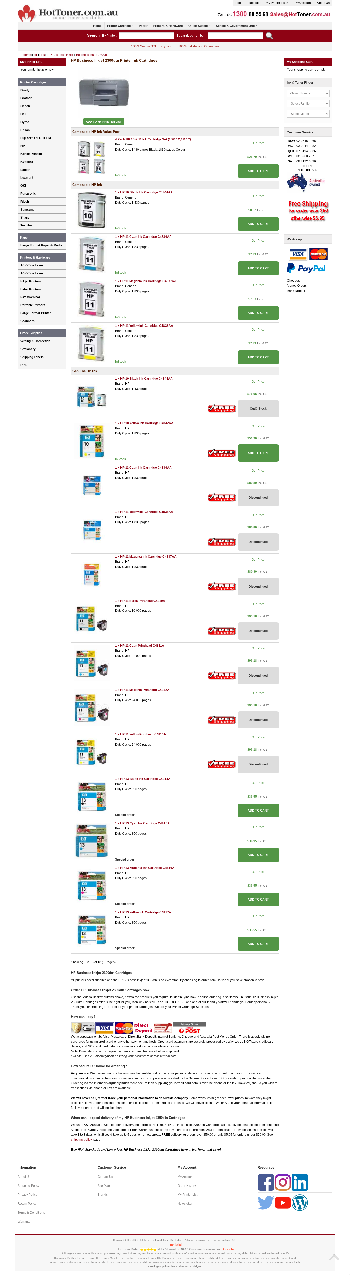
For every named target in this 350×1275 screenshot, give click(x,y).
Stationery (28, 349)
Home (97, 26)
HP (22, 146)
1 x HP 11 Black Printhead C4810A (140, 601)
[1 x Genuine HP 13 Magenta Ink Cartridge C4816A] (92, 885)
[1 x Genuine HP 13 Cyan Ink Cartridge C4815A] (92, 841)
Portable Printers (32, 305)
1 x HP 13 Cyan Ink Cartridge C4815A (142, 823)
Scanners (27, 321)
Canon (25, 106)
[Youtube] (282, 1202)
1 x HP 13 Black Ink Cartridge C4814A (142, 779)
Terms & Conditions (31, 1212)
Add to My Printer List (104, 121)
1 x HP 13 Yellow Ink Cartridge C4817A (143, 912)
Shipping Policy (28, 1186)
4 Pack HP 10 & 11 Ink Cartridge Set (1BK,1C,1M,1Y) (153, 139)
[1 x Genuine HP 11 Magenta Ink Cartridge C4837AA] (92, 574)
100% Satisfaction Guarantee (198, 46)
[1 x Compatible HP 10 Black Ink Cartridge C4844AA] (92, 210)
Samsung (27, 209)
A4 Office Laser (31, 265)
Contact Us (105, 1177)
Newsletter (185, 1203)
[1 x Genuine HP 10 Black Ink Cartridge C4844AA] (92, 396)
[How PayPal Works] (306, 268)
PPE (23, 365)
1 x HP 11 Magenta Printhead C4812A (142, 690)
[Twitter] (266, 1202)
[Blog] (299, 1202)
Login (239, 3)
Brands (103, 1195)
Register (255, 3)
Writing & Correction (35, 341)
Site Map (104, 1186)
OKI (23, 185)
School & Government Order (236, 26)
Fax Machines (30, 297)
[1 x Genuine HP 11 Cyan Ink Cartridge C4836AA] (92, 485)
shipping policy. (81, 1139)
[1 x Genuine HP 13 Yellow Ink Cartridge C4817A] (92, 930)
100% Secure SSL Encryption (151, 46)
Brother (26, 98)
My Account (304, 3)
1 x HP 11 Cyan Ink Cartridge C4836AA (143, 237)
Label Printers (30, 289)
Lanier (25, 170)
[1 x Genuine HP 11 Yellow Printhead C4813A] (92, 752)
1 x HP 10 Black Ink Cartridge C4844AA (144, 192)
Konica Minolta (31, 154)
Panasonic (28, 193)
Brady (24, 90)
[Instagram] (282, 1182)
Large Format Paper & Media (41, 245)
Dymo (24, 122)
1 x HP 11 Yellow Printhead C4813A (140, 734)
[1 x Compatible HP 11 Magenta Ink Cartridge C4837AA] (92, 299)
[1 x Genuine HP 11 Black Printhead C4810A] (92, 618)
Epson (25, 130)
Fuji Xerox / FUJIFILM (35, 138)
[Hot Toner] (68, 6)
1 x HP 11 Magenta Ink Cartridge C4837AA (146, 281)
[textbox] (146, 35)
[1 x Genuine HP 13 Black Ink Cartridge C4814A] (92, 796)
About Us (323, 3)
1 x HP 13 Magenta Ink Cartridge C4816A (144, 868)
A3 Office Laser (31, 273)
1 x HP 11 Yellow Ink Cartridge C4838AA (144, 326)
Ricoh (24, 201)
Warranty (24, 1221)
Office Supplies (199, 26)
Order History (187, 1186)
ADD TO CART (258, 171)
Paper (143, 26)
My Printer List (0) (278, 3)
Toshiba (26, 225)
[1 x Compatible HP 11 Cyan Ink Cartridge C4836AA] (92, 254)
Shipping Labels (32, 357)
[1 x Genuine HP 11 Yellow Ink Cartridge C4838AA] (92, 529)
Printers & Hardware (168, 26)
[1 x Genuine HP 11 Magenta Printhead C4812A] (92, 707)
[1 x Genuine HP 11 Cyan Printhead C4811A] (92, 663)
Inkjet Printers (30, 281)
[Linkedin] (299, 1182)
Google (228, 1249)
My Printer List (187, 1195)
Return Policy (27, 1203)
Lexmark (27, 178)
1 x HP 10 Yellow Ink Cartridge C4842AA (144, 423)
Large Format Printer (35, 313)
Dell (23, 114)
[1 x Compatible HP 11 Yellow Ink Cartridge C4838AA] (92, 343)
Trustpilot (175, 1245)
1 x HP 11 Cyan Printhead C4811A (139, 645)
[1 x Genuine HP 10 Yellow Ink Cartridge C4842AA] (92, 440)
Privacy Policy (27, 1195)
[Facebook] (266, 1182)
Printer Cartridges (120, 26)
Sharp (24, 217)
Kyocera (26, 162)
